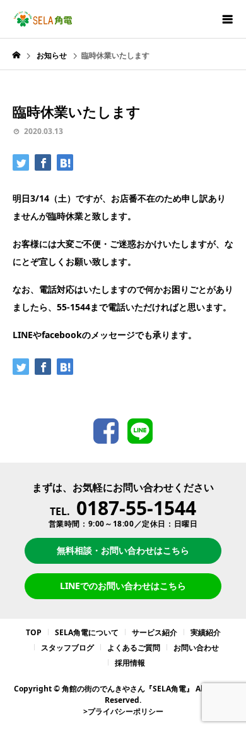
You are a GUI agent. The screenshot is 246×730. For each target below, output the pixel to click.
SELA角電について (87, 632)
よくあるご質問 (133, 647)
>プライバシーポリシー (123, 711)
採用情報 (130, 662)
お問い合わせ (196, 647)
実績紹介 (205, 632)
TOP (34, 632)
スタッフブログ (67, 647)
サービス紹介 (154, 632)
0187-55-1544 (136, 508)
